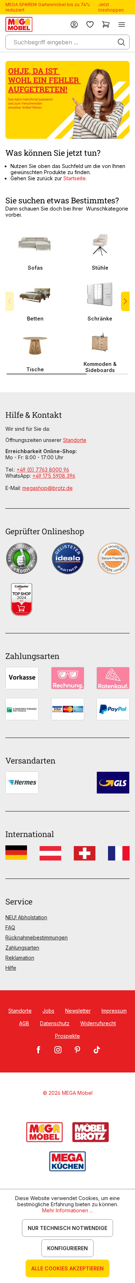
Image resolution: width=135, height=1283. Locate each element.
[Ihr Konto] (74, 24)
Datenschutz (54, 1023)
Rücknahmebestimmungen (36, 937)
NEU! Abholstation (26, 917)
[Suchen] (121, 42)
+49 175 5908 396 (53, 476)
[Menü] (122, 24)
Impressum (114, 1011)
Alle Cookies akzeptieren (67, 1268)
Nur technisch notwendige (67, 1228)
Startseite (74, 178)
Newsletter (78, 1011)
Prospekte (67, 1036)
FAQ (10, 927)
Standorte (74, 440)
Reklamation (19, 958)
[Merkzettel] (90, 24)
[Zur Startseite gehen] (18, 24)
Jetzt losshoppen (111, 7)
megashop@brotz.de (47, 488)
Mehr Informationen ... (67, 1210)
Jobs (48, 1011)
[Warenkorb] (106, 24)
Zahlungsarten (22, 947)
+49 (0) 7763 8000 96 (43, 469)
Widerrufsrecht (98, 1023)
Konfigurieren (67, 1248)
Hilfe (10, 968)
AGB (24, 1023)
